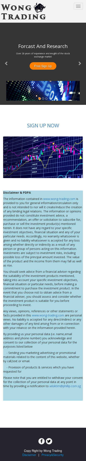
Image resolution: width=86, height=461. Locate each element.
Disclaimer (29, 455)
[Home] (23, 11)
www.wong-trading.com (59, 199)
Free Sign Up (43, 66)
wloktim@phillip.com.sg (65, 386)
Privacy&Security (53, 455)
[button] (6, 63)
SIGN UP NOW (43, 125)
